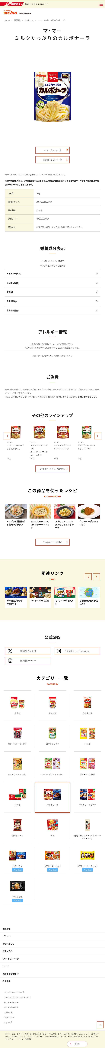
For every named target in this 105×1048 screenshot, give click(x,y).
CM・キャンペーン (11, 958)
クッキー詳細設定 (11, 1007)
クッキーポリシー (11, 1002)
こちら (94, 396)
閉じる (77, 1044)
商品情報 (6, 928)
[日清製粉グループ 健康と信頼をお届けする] (24, 4)
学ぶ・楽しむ (8, 943)
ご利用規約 (8, 1012)
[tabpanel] (52, 97)
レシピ (5, 966)
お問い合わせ (9, 1017)
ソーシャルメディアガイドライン (17, 997)
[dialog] (52, 1039)
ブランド (6, 936)
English (7, 1022)
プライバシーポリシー (13, 992)
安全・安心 (7, 951)
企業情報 (6, 981)
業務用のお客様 (10, 973)
